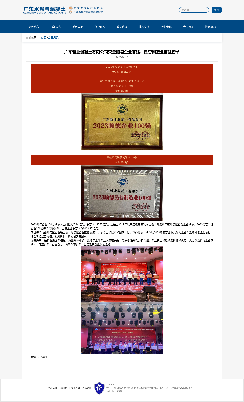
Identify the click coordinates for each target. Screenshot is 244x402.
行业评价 (100, 27)
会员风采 (188, 27)
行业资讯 (166, 27)
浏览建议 (86, 387)
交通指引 (64, 387)
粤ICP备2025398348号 (182, 388)
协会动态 (33, 27)
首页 (43, 37)
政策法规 (122, 27)
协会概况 (210, 27)
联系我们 (52, 387)
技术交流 (144, 27)
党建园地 (77, 27)
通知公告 (55, 27)
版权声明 (75, 387)
